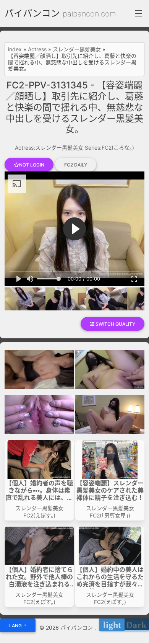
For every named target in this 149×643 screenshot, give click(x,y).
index (15, 49)
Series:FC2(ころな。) (109, 147)
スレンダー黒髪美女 (77, 49)
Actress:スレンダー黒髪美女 (49, 147)
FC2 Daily (75, 165)
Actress (37, 49)
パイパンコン (32, 13)
